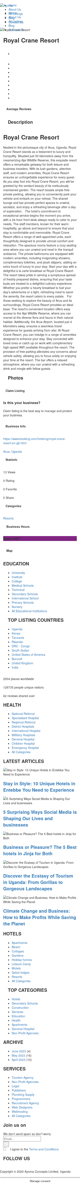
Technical (18, 590)
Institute (17, 577)
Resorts (17, 977)
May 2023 (18, 1055)
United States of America (28, 654)
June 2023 (19, 1051)
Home (13, 13)
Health (16, 1020)
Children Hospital (23, 743)
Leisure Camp (21, 964)
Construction (20, 1007)
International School (25, 598)
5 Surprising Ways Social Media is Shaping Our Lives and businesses (40, 818)
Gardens (17, 955)
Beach (16, 947)
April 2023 (18, 1059)
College (17, 581)
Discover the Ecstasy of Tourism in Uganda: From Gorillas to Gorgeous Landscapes (38, 882)
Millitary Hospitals (23, 735)
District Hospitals (23, 726)
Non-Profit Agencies (25, 1033)
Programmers (21, 1099)
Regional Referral (23, 722)
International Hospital (26, 731)
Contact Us (16, 30)
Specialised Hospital (25, 718)
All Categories (21, 752)
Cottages (18, 951)
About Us (15, 17)
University (18, 573)
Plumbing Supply (23, 1094)
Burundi (17, 659)
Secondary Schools (25, 594)
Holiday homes (22, 960)
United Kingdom (22, 663)
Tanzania (18, 637)
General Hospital (23, 739)
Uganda (17, 629)
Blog (12, 25)
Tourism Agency (22, 1077)
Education (18, 1016)
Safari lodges (20, 972)
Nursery (17, 607)
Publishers (19, 1090)
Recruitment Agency (25, 1103)
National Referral (23, 714)
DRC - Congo (21, 646)
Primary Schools (23, 602)
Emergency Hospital (25, 748)
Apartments (19, 943)
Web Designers (22, 1107)
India (15, 667)
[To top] (1, 1176)
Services (17, 1012)
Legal (15, 1086)
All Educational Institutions (29, 611)
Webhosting (20, 1111)
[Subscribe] (6, 1144)
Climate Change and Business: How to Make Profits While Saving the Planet (39, 917)
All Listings (16, 21)
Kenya (16, 633)
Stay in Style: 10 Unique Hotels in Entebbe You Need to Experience (39, 786)
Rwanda (17, 642)
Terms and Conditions (44, 1149)
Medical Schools (23, 585)
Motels (16, 968)
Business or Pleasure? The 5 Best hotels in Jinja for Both (40, 850)
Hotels (16, 999)
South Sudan (20, 650)
